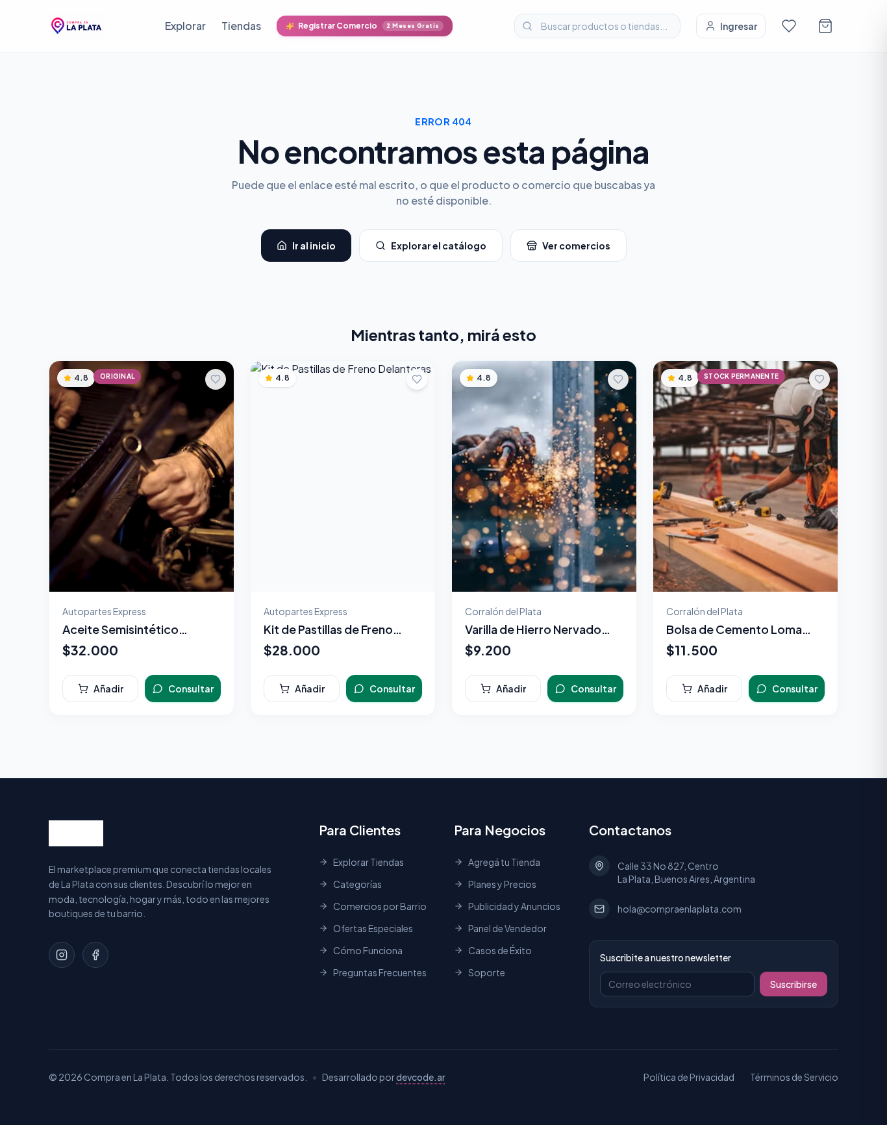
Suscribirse (793, 984)
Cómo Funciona (368, 950)
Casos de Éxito (500, 950)
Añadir (108, 688)
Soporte (486, 972)
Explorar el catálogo (438, 245)
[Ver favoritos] (789, 26)
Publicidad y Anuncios (514, 906)
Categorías (357, 884)
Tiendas (241, 25)
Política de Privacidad (688, 1077)
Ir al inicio (314, 245)
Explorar (185, 25)
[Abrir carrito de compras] (825, 26)
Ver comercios (576, 245)
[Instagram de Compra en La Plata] (62, 955)
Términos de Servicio (794, 1077)
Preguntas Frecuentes (380, 972)
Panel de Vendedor (507, 928)
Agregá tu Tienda (504, 862)
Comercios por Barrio (380, 906)
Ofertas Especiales (373, 928)
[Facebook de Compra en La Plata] (95, 955)
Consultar (191, 688)
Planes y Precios (502, 884)
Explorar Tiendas (368, 862)
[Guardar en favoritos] (215, 379)
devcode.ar (420, 1077)
